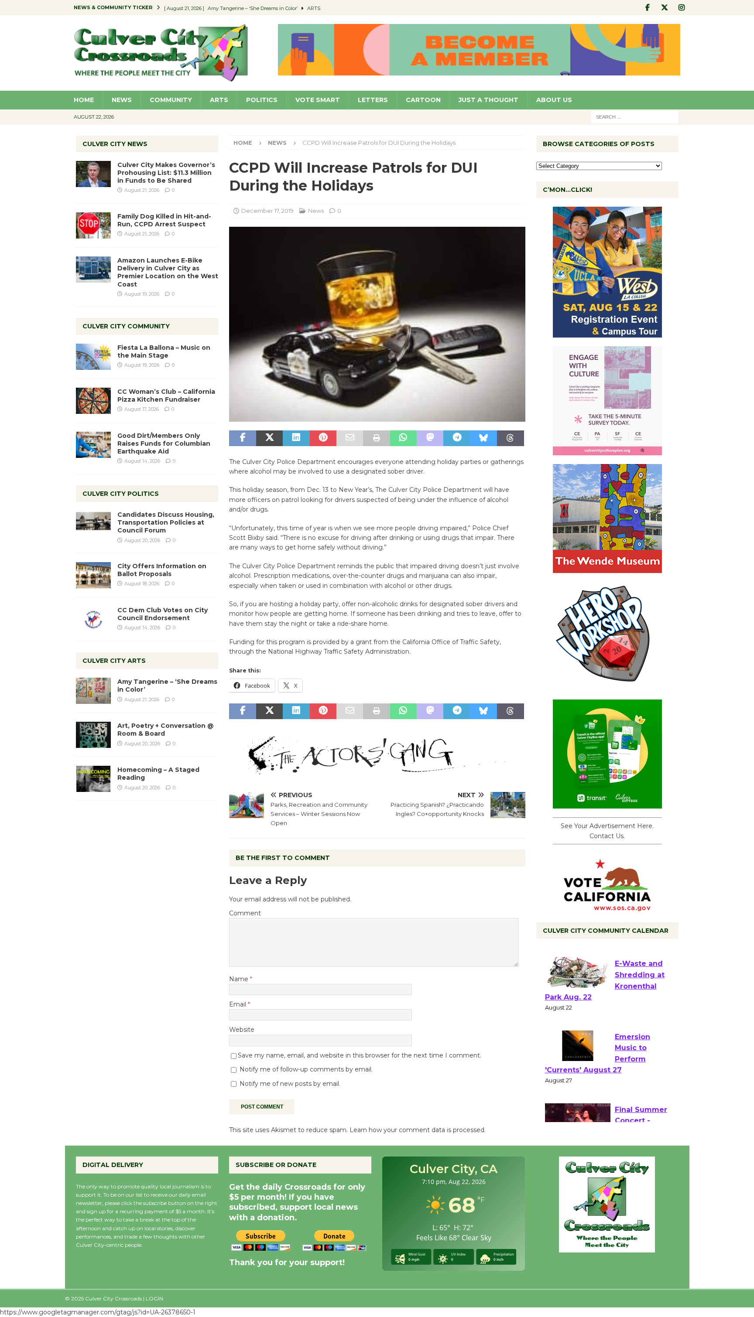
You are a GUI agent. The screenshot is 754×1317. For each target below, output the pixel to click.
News (122, 100)
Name (239, 979)
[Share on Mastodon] (430, 438)
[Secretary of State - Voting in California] (607, 907)
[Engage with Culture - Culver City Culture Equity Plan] (607, 450)
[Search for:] (635, 116)
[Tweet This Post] (269, 438)
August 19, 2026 (141, 294)
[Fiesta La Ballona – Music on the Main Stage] (93, 357)
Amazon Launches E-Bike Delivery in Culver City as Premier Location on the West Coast (167, 272)
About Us (554, 100)
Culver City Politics (120, 494)
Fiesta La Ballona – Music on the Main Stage (163, 351)
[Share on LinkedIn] (296, 438)
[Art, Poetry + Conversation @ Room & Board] (93, 735)
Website (241, 1030)
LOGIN (154, 1298)
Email (238, 1004)
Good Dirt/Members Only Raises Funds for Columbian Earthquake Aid (163, 443)
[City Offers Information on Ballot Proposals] (93, 575)
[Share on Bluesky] (483, 438)
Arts (219, 100)
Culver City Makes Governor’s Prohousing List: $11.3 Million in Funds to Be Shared (166, 172)
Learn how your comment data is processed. (418, 1130)
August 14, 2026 (142, 461)
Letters (373, 100)
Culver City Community (126, 326)
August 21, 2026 (141, 190)
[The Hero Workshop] (607, 686)
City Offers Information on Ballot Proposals (161, 570)
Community (171, 100)
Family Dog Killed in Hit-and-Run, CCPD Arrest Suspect (164, 220)
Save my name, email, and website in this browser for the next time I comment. (359, 1055)
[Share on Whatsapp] (403, 438)
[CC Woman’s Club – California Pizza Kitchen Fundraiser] (93, 401)
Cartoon (423, 100)
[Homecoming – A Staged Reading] (93, 779)
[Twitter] (664, 7)
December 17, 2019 (267, 210)
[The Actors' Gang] (377, 770)
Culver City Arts (114, 661)
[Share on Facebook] (242, 438)
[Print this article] (376, 438)
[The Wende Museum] (607, 568)
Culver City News (114, 144)
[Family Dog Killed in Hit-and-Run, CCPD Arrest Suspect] (93, 225)
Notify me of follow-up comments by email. (306, 1069)
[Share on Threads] (510, 438)
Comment (245, 913)
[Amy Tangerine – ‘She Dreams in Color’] (93, 691)
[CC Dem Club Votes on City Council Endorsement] (93, 619)
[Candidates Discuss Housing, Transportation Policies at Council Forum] (93, 524)
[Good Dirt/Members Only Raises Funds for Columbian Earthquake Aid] (93, 445)
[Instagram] (681, 7)
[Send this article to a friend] (349, 438)
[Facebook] (647, 7)
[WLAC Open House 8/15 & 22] (607, 333)
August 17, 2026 (141, 409)
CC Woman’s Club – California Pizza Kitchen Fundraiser (166, 395)
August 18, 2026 (141, 583)
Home (84, 100)
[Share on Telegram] (456, 438)
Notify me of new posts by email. (290, 1084)
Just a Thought (488, 100)
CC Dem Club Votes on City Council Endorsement (162, 614)
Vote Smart (317, 100)
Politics (262, 100)
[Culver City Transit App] (607, 804)
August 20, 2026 (142, 540)
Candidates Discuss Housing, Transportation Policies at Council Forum (165, 522)
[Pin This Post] (323, 438)
